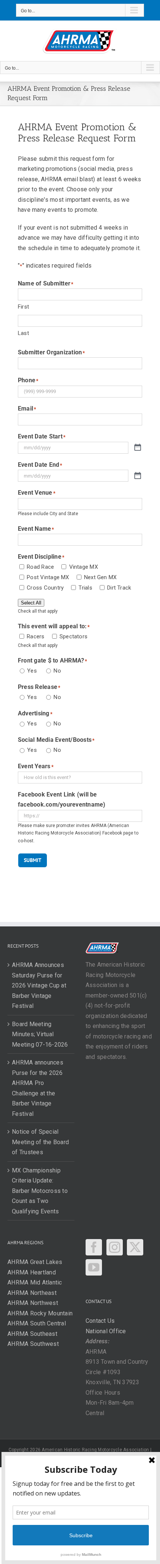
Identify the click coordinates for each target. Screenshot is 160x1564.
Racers (35, 636)
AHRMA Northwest (32, 1302)
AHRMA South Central (36, 1323)
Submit (32, 860)
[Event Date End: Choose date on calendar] (137, 476)
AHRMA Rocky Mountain (40, 1313)
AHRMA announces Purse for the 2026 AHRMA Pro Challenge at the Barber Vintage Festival (37, 1088)
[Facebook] (94, 1247)
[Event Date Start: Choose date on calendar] (137, 447)
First (23, 306)
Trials (85, 587)
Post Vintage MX (48, 577)
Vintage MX (83, 567)
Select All (31, 603)
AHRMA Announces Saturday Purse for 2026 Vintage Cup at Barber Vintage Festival (39, 985)
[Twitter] (135, 1247)
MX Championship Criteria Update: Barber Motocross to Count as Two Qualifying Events (40, 1191)
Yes (32, 670)
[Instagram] (114, 1247)
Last (23, 333)
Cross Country (45, 587)
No (57, 670)
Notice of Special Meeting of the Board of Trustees (40, 1142)
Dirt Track (119, 587)
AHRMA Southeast (32, 1333)
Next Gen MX (100, 577)
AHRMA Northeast (32, 1292)
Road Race (40, 567)
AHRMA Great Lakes (34, 1261)
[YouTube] (94, 1267)
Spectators (73, 636)
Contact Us (100, 1320)
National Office (106, 1331)
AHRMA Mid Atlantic (34, 1282)
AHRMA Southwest (33, 1343)
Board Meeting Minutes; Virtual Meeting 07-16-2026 (40, 1034)
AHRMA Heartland (31, 1272)
